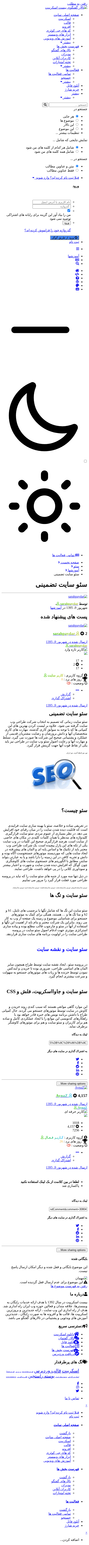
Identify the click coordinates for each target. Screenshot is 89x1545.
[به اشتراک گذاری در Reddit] (77, 1066)
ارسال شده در (66, 642)
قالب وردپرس (47, 1370)
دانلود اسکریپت (64, 1334)
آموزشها (55, 607)
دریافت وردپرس (63, 1354)
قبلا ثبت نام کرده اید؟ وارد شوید (56, 177)
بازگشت (65, 1433)
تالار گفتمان (66, 1338)
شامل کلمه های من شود (54, 151)
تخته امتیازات (62, 62)
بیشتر (66, 42)
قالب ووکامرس (22, 1377)
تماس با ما (72, 1398)
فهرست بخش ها (68, 46)
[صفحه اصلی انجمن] (40, 271)
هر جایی (68, 116)
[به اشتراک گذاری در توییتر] (77, 1059)
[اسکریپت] (40, 274)
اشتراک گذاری (61, 698)
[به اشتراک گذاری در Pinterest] (77, 1074)
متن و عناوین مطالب (59, 166)
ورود (66, 222)
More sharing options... (72, 1083)
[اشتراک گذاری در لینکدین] (77, 1070)
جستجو (66, 77)
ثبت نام (74, 242)
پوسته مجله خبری (61, 1377)
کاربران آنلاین (62, 58)
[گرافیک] (40, 285)
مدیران (66, 54)
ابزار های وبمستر (59, 34)
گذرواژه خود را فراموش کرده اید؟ (47, 230)
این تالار (69, 124)
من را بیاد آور (62, 214)
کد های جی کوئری (58, 30)
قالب (67, 22)
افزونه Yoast (10, 1372)
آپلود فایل (72, 85)
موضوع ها (67, 120)
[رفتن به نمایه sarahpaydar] (77, 596)
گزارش (66, 694)
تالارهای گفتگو (61, 50)
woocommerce (11, 1377)
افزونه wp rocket (27, 1372)
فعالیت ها (72, 70)
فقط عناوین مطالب (60, 170)
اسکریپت (64, 18)
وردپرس (18, 1372)
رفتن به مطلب (77, 3)
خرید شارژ (72, 89)
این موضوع (66, 129)
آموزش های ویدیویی (57, 38)
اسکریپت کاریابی (73, 1377)
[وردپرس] (40, 282)
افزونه (66, 26)
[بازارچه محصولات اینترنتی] (40, 289)
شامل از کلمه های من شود (50, 147)
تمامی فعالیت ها (59, 74)
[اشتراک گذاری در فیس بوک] (78, 1063)
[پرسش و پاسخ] (40, 278)
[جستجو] (45, 105)
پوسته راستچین (41, 1376)
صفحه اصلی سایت (66, 15)
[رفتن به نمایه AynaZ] (81, 1087)
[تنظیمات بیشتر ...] (77, 690)
